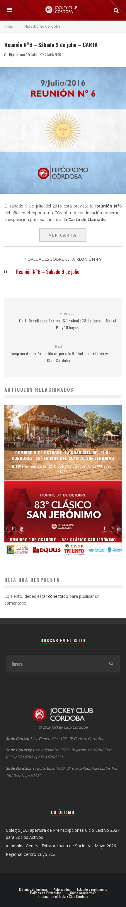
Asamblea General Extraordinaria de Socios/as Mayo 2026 (61, 846)
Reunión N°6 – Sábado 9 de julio (47, 271)
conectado (58, 596)
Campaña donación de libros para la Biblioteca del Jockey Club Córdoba (58, 353)
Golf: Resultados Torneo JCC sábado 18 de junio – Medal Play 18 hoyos (67, 320)
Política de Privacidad (46, 893)
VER (63, 235)
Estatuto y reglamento (92, 889)
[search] (111, 663)
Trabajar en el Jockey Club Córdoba (63, 896)
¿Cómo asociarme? (82, 893)
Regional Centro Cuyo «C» (30, 854)
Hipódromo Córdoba (23, 55)
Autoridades (62, 889)
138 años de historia (33, 889)
